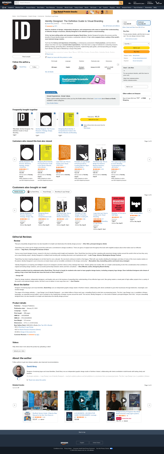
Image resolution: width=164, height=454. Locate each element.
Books (86, 7)
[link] (46, 119)
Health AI (11, 7)
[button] (4, 7)
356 (84, 219)
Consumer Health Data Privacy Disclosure (84, 448)
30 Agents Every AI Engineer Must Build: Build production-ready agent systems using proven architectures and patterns (128, 413)
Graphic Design (32, 16)
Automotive (148, 7)
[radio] (129, 23)
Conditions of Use (58, 448)
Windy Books (136, 55)
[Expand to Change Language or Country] (87, 442)
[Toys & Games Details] (143, 7)
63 (29, 219)
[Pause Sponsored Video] (55, 404)
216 (47, 219)
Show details (87, 128)
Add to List (129, 86)
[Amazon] (7, 2)
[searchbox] (69, 3)
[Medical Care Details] (24, 7)
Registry (112, 7)
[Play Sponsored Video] (82, 400)
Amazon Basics (30, 7)
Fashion (105, 7)
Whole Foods (69, 7)
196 (139, 215)
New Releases (50, 7)
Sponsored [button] (15, 387)
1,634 (66, 219)
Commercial (41, 16)
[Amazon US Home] (64, 443)
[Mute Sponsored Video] (55, 408)
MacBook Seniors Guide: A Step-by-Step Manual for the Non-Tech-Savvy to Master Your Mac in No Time (45, 414)
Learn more (97, 98)
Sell (100, 7)
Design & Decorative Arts (28, 332)
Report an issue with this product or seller (59, 57)
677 (102, 219)
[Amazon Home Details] (131, 7)
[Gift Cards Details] (97, 7)
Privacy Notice (68, 448)
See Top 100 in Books (45, 325)
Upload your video (19, 351)
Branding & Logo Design (51, 16)
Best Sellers (40, 7)
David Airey (50, 23)
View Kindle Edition (52, 103)
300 (121, 217)
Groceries (60, 7)
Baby (155, 7)
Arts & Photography (22, 16)
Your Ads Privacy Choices (102, 448)
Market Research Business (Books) (30, 329)
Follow (34, 67)
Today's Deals (78, 7)
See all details (49, 72)
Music (118, 7)
